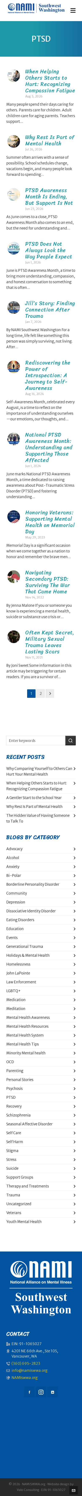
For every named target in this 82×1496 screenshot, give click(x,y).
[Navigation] (73, 10)
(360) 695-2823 (26, 1363)
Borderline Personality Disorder (32, 884)
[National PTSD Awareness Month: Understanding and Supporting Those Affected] (13, 439)
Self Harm (14, 1141)
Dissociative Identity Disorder (31, 911)
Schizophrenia (18, 1115)
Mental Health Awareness (28, 1017)
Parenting (14, 1070)
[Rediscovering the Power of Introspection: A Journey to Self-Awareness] (13, 366)
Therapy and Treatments (27, 1186)
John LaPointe (18, 973)
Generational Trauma (24, 946)
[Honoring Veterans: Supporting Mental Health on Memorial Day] (13, 516)
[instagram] (41, 1392)
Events (12, 937)
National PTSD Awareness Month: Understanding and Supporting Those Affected (49, 447)
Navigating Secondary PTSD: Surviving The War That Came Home (47, 582)
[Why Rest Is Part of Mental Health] (13, 141)
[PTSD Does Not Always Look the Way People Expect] (13, 248)
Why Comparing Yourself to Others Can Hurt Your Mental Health (39, 771)
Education (15, 928)
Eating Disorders (20, 920)
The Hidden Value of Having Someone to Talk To (38, 818)
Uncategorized (18, 1204)
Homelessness (18, 964)
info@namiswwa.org (30, 1370)
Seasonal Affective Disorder (29, 1124)
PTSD (11, 1097)
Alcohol (12, 857)
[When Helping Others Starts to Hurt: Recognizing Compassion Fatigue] (13, 75)
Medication (16, 999)
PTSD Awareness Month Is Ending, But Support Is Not (49, 196)
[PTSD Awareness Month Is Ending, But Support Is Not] (13, 194)
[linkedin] (52, 1392)
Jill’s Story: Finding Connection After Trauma (50, 309)
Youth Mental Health (24, 1221)
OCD (10, 1062)
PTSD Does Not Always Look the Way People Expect (48, 250)
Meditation (15, 1008)
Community (16, 893)
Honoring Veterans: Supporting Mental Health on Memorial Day (50, 522)
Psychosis (14, 1088)
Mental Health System (25, 1035)
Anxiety (12, 866)
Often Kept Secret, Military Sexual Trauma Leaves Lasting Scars (49, 642)
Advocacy (14, 849)
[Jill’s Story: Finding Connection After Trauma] (13, 307)
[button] (70, 740)
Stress (11, 1159)
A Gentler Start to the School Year (34, 797)
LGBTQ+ (13, 991)
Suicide (12, 1168)
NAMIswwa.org (25, 1377)
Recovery (14, 1106)
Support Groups (19, 1177)
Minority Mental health (26, 1053)
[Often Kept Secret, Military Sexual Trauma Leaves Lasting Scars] (13, 636)
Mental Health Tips (22, 1044)
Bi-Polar (13, 875)
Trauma (13, 1195)
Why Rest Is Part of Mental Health (49, 140)
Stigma (12, 1150)
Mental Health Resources (27, 1026)
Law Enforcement (21, 982)
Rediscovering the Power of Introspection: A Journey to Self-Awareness (47, 375)
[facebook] (29, 1392)
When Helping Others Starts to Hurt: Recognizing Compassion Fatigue (50, 81)
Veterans (13, 1212)
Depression (15, 902)
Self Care (13, 1133)
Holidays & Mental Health (28, 955)
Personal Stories (19, 1079)
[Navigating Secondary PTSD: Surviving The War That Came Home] (13, 576)
